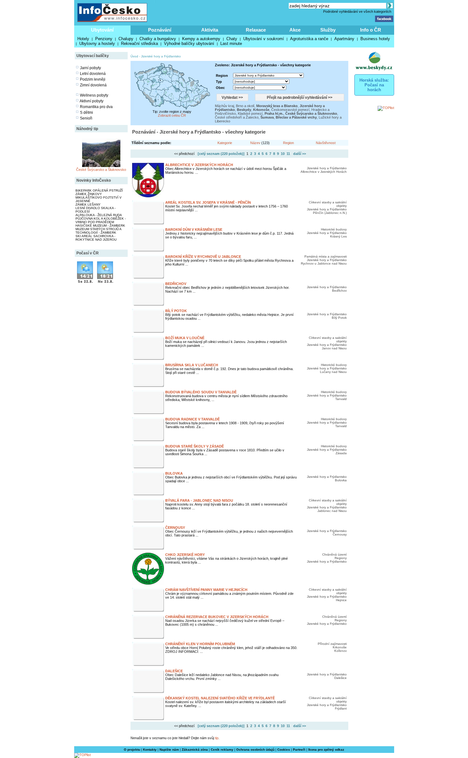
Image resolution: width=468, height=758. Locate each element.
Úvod (134, 56)
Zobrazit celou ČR (172, 115)
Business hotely (375, 38)
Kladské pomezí (250, 113)
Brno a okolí (245, 106)
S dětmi (86, 112)
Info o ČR (370, 30)
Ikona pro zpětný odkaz (326, 749)
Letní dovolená (93, 73)
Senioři (86, 118)
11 (288, 154)
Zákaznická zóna (195, 749)
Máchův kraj (224, 106)
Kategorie (224, 143)
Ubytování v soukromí (263, 38)
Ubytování (102, 30)
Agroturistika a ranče (309, 38)
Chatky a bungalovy (157, 38)
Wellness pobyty (94, 95)
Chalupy (125, 38)
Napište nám (169, 749)
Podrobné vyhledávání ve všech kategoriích (357, 11)
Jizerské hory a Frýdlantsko (161, 56)
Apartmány (344, 38)
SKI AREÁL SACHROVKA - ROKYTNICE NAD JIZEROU (96, 237)
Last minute (231, 43)
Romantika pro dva (96, 107)
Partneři (299, 749)
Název (255, 143)
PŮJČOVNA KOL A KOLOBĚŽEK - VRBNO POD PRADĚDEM (100, 220)
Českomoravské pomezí (290, 110)
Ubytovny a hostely (97, 43)
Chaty (231, 38)
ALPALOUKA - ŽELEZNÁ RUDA (98, 215)
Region (288, 143)
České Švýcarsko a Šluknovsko (101, 169)
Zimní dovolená (93, 85)
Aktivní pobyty (91, 101)
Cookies (283, 749)
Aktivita (209, 30)
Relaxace (256, 30)
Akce (295, 30)
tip (216, 738)
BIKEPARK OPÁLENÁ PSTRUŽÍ (99, 190)
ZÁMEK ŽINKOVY (88, 194)
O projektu (132, 749)
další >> (299, 154)
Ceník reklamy (222, 749)
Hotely (83, 38)
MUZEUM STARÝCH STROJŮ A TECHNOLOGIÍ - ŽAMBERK (98, 230)
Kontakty (150, 749)
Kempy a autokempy (201, 38)
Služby (328, 30)
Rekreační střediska (139, 43)
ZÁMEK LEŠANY (88, 204)
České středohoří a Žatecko (237, 117)
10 (283, 154)
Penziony (103, 38)
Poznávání (159, 30)
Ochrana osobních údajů (255, 749)
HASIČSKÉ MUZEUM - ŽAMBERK (100, 225)
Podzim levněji (92, 79)
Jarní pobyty (90, 68)
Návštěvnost (326, 143)
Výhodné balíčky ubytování (189, 43)
